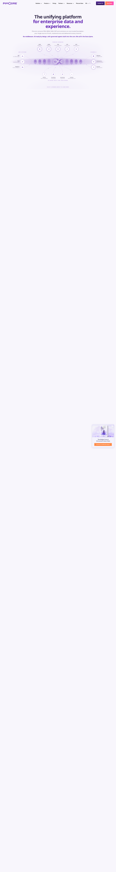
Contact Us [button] (100, 3)
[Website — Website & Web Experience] (93, 56)
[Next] (62, 85)
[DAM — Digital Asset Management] (40, 49)
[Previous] (53, 85)
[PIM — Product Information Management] (58, 49)
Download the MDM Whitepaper (103, 444)
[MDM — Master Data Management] (49, 49)
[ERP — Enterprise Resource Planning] (22, 56)
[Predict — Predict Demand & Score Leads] (71, 74)
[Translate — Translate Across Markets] (53, 74)
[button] (54, 3)
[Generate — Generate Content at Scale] (62, 74)
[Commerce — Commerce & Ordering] (93, 62)
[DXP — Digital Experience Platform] (76, 49)
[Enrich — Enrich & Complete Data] (44, 74)
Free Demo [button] (109, 3)
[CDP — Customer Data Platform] (67, 49)
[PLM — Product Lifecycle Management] (22, 62)
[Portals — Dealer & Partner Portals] (93, 67)
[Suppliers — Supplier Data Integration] (22, 67)
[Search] (90, 3)
